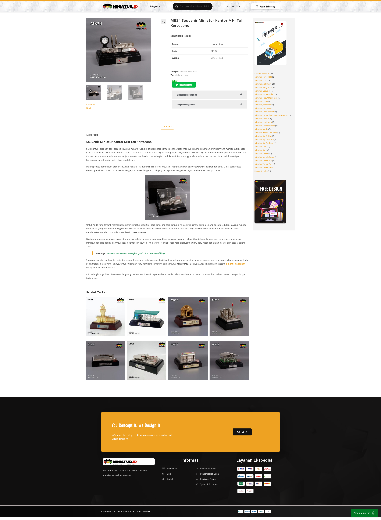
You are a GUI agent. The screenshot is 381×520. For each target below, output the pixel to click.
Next (88, 108)
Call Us (240, 431)
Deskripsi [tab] (167, 126)
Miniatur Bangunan (188, 71)
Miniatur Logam (182, 75)
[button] (163, 21)
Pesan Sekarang (185, 84)
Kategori (154, 6)
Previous (90, 104)
